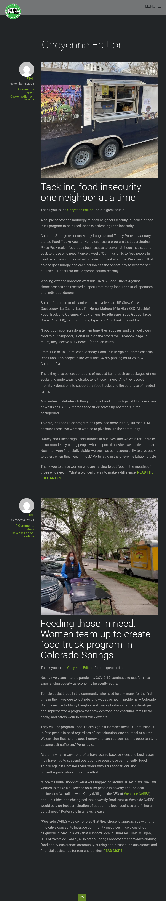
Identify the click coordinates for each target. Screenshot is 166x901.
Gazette (29, 99)
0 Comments (25, 89)
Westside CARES (136, 794)
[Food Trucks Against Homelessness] (13, 17)
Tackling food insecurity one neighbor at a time (91, 192)
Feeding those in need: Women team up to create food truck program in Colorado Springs (95, 639)
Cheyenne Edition (22, 96)
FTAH (30, 78)
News (30, 93)
